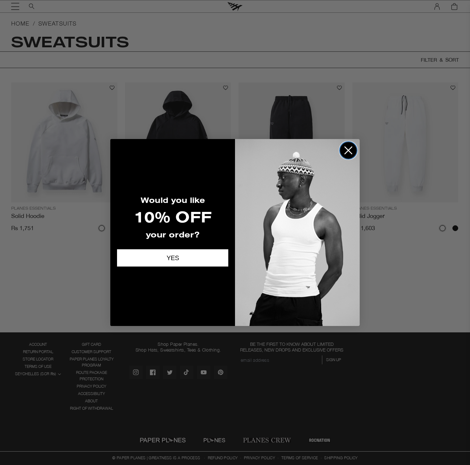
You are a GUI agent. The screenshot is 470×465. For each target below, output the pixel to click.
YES (173, 257)
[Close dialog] (348, 150)
